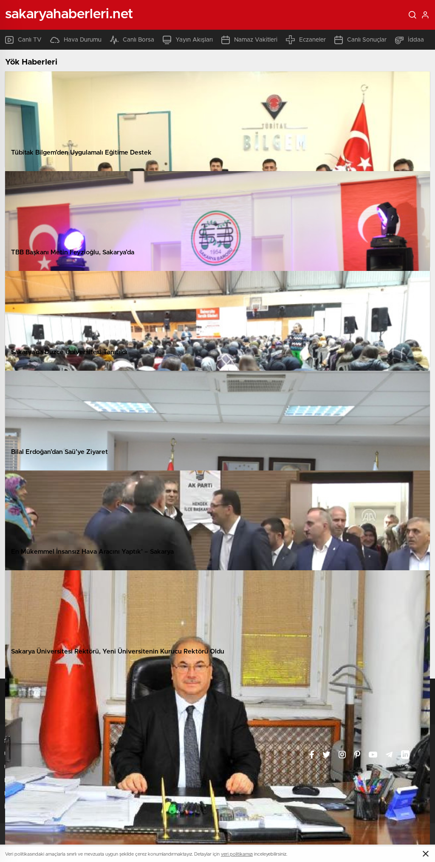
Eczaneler (312, 40)
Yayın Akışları (194, 40)
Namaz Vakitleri (255, 40)
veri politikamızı (237, 854)
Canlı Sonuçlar (367, 40)
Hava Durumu (83, 40)
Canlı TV (30, 40)
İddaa (416, 40)
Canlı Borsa (138, 40)
